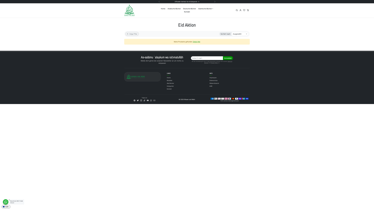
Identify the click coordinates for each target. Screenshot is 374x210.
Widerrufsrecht (214, 83)
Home (163, 9)
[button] (237, 10)
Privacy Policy (214, 62)
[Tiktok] (144, 100)
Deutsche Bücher (189, 9)
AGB (210, 86)
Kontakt (187, 12)
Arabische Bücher (174, 9)
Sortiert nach (225, 34)
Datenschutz (213, 80)
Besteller (169, 80)
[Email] (154, 100)
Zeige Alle (196, 42)
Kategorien (170, 86)
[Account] (240, 10)
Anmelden (228, 58)
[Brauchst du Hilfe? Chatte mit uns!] (5, 202)
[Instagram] (141, 100)
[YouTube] (147, 100)
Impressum (213, 77)
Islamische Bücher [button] (205, 9)
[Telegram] (134, 100)
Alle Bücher (170, 83)
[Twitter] (137, 100)
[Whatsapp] (151, 100)
